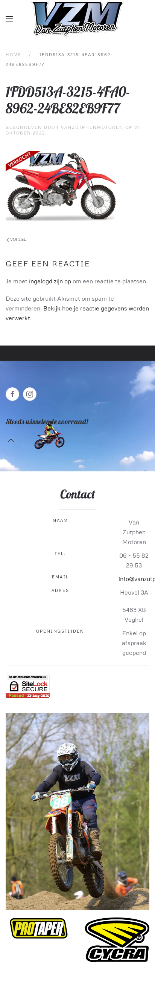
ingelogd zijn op (50, 281)
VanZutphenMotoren (92, 127)
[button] (9, 19)
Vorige (17, 239)
